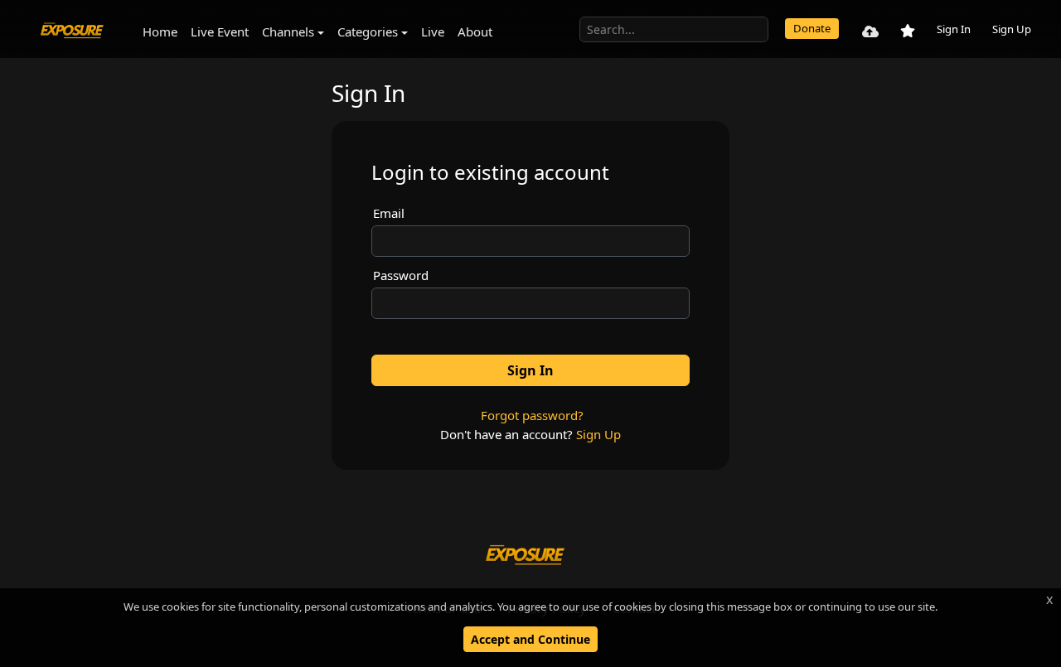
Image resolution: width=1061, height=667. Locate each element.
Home (160, 31)
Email (389, 213)
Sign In (954, 29)
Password (401, 275)
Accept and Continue (530, 639)
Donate (812, 28)
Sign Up (1011, 29)
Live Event (220, 31)
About (475, 31)
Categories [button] (367, 31)
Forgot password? (532, 415)
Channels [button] (288, 31)
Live (432, 31)
